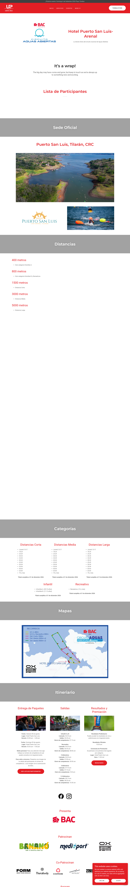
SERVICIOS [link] (59, 8)
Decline (101, 880)
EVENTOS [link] (69, 8)
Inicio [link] (51, 8)
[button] (78, 8)
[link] (8, 8)
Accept (118, 880)
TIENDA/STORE (117, 8)
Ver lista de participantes (31, 771)
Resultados (99, 763)
